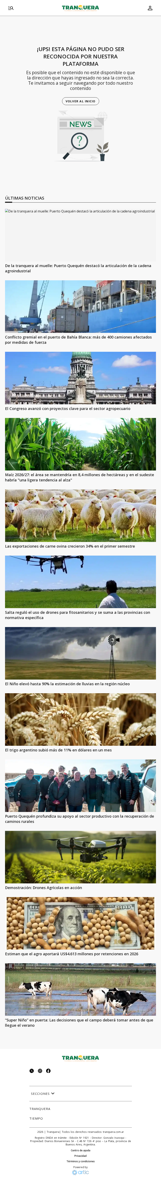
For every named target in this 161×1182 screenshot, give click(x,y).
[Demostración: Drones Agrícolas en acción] (80, 857)
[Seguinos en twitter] (31, 1071)
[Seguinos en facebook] (48, 1071)
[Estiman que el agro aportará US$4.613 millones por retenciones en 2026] (80, 923)
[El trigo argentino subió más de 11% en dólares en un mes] (80, 719)
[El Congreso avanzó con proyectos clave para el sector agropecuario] (80, 378)
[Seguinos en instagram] (40, 1071)
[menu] (30, 8)
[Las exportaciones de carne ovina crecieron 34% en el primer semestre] (80, 515)
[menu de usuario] (150, 8)
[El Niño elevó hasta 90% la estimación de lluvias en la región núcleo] (80, 653)
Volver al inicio (81, 101)
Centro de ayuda (80, 1150)
